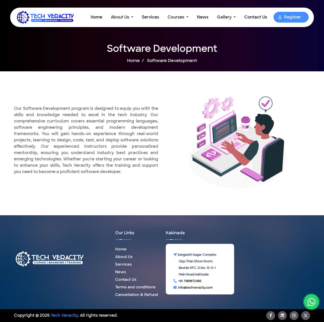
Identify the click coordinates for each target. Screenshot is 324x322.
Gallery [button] (225, 17)
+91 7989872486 (189, 281)
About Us (124, 256)
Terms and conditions (135, 287)
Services (150, 17)
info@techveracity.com (195, 288)
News (202, 17)
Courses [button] (176, 17)
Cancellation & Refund (136, 294)
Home (97, 17)
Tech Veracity (64, 315)
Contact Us (255, 17)
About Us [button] (120, 17)
